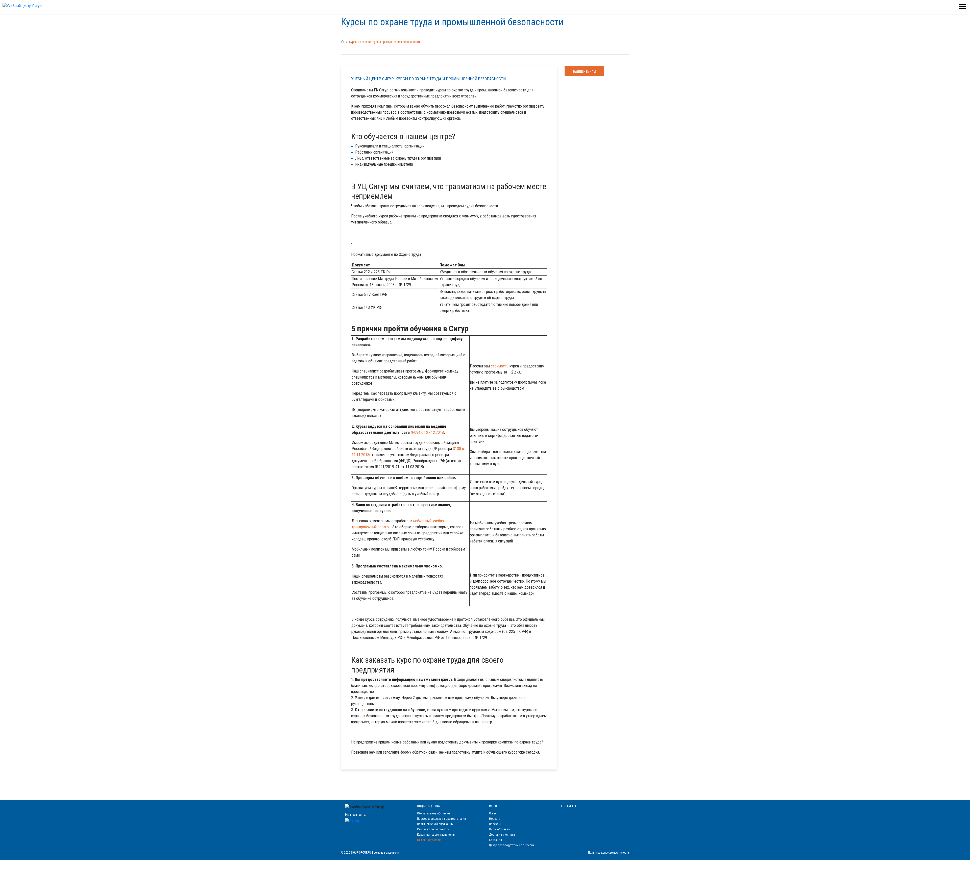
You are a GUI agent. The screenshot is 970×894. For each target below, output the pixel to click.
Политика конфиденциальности (608, 852)
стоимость (499, 366)
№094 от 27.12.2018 (427, 432)
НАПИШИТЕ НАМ (584, 71)
